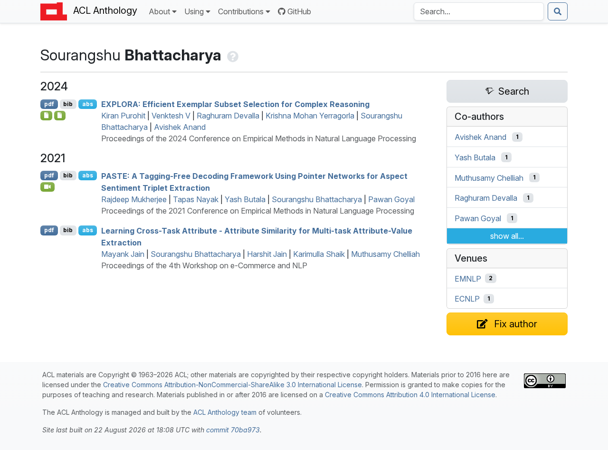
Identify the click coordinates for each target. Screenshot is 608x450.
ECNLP (467, 298)
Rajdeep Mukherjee (134, 199)
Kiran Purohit (123, 115)
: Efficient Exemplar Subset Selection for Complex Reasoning (235, 104)
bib (68, 104)
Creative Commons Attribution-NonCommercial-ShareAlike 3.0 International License (232, 385)
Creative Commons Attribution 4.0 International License (410, 395)
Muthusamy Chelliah (385, 254)
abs (87, 104)
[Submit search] (558, 11)
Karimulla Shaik (319, 254)
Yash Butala (245, 199)
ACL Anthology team (224, 412)
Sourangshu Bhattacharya (317, 199)
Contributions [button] (241, 11)
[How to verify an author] (231, 55)
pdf (49, 104)
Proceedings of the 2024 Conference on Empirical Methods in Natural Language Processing (258, 138)
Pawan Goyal (391, 199)
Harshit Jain (267, 254)
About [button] (159, 11)
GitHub (299, 11)
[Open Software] (46, 115)
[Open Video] (47, 187)
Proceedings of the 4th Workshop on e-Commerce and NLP (204, 265)
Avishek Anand (180, 127)
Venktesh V (171, 115)
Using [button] (194, 11)
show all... (507, 236)
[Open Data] (60, 115)
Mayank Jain (122, 254)
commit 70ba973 (233, 430)
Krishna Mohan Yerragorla (310, 115)
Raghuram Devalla (228, 115)
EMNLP (468, 278)
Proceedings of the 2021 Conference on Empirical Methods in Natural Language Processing (257, 210)
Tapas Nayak (195, 199)
